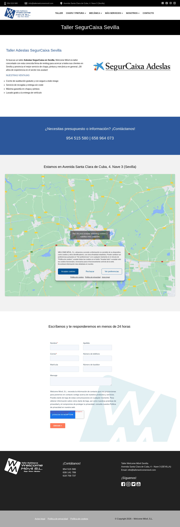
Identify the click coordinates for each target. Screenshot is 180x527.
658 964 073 (103, 138)
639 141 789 (69, 472)
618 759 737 (69, 475)
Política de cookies (77, 277)
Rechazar (90, 271)
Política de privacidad (93, 277)
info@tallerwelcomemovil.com (40, 3)
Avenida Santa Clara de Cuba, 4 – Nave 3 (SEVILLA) (146, 467)
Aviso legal (106, 277)
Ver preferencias (112, 271)
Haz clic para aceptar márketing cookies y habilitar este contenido (90, 235)
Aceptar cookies (68, 271)
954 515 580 (12, 3)
